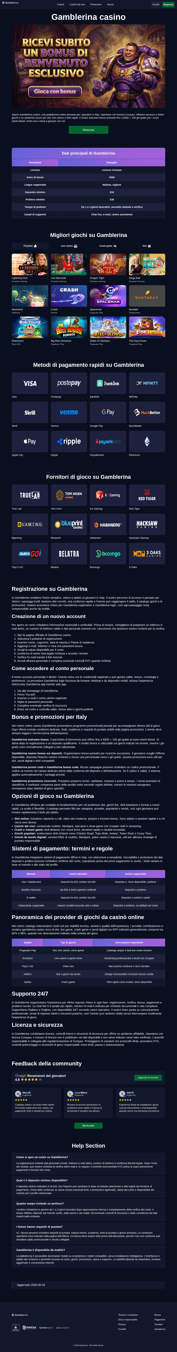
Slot (145, 246)
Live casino (67, 246)
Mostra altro (88, 1126)
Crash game (105, 246)
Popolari (28, 246)
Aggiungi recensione (148, 1077)
